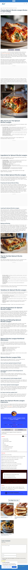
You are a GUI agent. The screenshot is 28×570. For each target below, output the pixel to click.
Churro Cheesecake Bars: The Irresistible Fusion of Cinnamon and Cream (20, 517)
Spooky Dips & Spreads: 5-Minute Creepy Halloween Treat (6, 534)
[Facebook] (13, 1)
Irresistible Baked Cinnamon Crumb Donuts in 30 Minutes (6, 517)
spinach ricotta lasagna (6, 53)
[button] (24, 3)
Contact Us (23, 566)
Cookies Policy (19, 566)
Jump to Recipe (11, 49)
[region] (9, 565)
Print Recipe (17, 49)
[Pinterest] (14, 1)
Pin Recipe (21, 429)
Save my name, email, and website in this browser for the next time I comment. (14, 559)
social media (9, 406)
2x (24, 436)
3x (25, 436)
